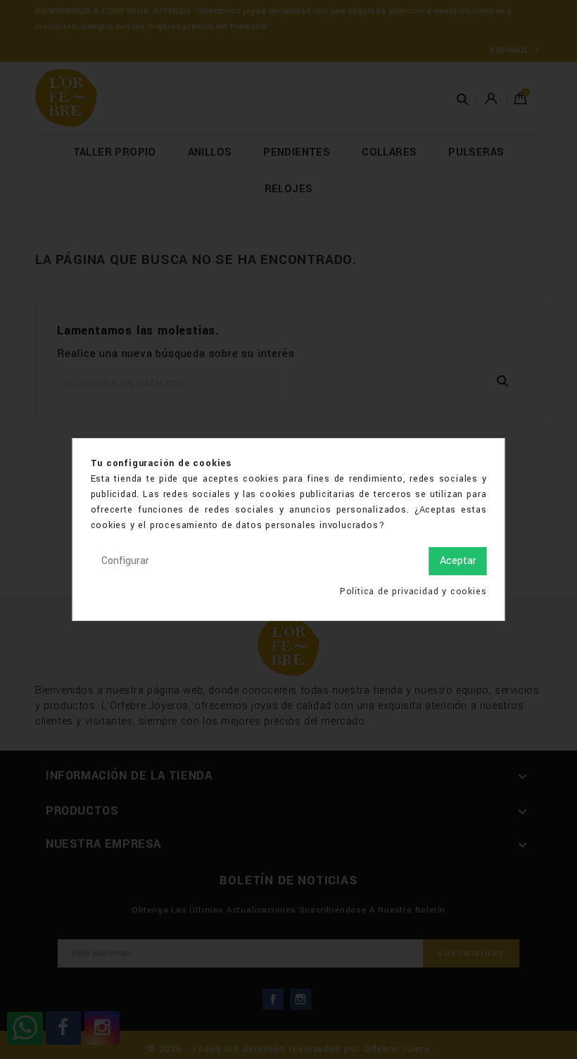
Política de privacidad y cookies (413, 591)
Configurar (125, 560)
